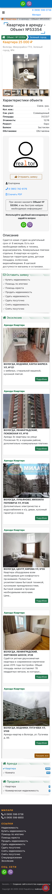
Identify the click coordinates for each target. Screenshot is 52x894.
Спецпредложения (11, 857)
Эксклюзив (7, 860)
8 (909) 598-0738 (41, 10)
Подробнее (41, 379)
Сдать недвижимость (13, 844)
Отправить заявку (27, 176)
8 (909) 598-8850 (14, 817)
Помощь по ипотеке (12, 834)
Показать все (42, 755)
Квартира (11, 19)
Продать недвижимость (14, 841)
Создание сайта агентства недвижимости (31, 884)
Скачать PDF (14, 194)
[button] (26, 70)
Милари (36, 14)
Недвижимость (9, 827)
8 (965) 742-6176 (17, 188)
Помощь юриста (10, 837)
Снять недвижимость (13, 850)
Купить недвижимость (13, 831)
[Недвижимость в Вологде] (2, 19)
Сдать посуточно (10, 847)
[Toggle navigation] (3, 12)
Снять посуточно (10, 854)
